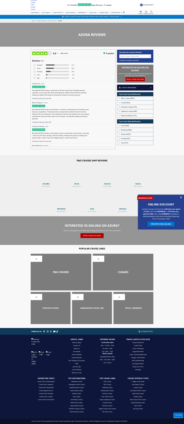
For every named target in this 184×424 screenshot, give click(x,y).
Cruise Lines (92, 12)
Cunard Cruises (107, 403)
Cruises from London (46, 397)
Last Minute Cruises (138, 384)
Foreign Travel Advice (138, 358)
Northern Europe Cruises (76, 409)
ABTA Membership (138, 360)
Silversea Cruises (107, 406)
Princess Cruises (107, 393)
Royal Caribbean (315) (129, 116)
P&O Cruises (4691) (128, 98)
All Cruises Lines (107, 412)
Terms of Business (138, 348)
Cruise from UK (57, 12)
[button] (178, 415)
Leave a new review (129, 88)
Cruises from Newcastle (46, 387)
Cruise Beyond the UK (46, 390)
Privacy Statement (138, 342)
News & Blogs (76, 342)
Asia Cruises (76, 397)
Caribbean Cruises (76, 381)
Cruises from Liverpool (46, 384)
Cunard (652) (125, 103)
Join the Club (77, 367)
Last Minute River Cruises (138, 390)
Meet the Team (77, 373)
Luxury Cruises (138, 387)
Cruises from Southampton (46, 381)
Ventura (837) (126, 134)
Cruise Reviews (42, 21)
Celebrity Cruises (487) (129, 111)
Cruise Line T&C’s (138, 367)
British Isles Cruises (77, 403)
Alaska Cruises (76, 393)
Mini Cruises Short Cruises (138, 399)
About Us (77, 348)
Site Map (138, 370)
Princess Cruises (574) (129, 107)
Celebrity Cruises (107, 387)
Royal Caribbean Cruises (107, 399)
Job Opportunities (138, 364)
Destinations (82, 12)
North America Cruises (77, 412)
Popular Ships (104, 12)
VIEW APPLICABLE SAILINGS (161, 224)
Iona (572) (124, 143)
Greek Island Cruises (76, 390)
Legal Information (138, 351)
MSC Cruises (107, 384)
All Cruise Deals (138, 409)
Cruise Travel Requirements (138, 354)
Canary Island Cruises (76, 406)
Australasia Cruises (77, 399)
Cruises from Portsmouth (46, 399)
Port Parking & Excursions (77, 360)
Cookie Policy (138, 345)
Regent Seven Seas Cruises (107, 409)
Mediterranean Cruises (77, 387)
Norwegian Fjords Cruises (77, 384)
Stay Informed (115, 12)
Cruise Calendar (77, 354)
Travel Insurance (76, 358)
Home (33, 21)
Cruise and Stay (70, 12)
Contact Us (76, 345)
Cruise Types (46, 12)
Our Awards (76, 351)
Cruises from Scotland (46, 393)
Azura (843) (125, 126)
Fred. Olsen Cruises (107, 397)
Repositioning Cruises (138, 403)
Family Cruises (138, 397)
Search (124, 12)
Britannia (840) (126, 130)
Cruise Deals (34, 12)
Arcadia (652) (125, 138)
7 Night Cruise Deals (138, 381)
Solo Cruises (138, 406)
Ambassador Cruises (107, 390)
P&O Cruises (52, 21)
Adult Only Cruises (138, 393)
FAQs (76, 364)
